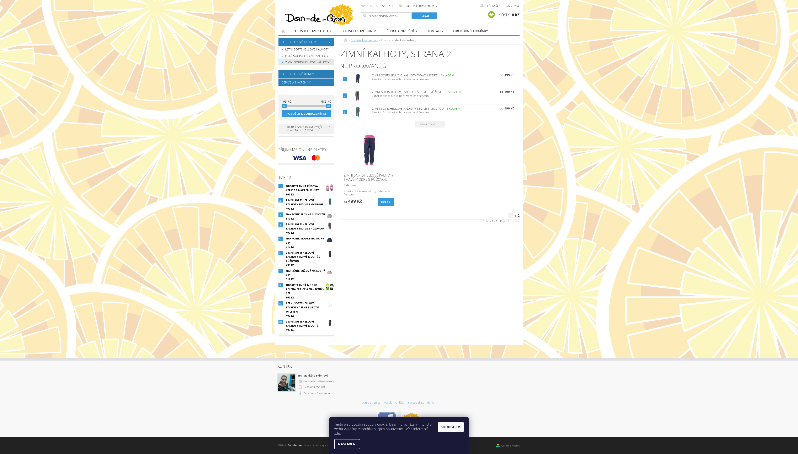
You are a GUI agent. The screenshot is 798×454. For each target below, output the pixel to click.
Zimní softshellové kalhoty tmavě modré (413, 75)
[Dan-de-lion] (319, 15)
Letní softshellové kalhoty (307, 49)
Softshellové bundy (359, 31)
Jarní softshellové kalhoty (306, 56)
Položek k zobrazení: (306, 114)
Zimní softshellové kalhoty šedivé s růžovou (416, 92)
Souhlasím (451, 427)
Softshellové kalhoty (312, 31)
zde (337, 433)
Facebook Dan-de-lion (317, 393)
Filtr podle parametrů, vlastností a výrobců (305, 128)
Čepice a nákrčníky (402, 31)
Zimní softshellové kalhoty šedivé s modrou (416, 108)
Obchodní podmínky (470, 31)
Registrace (512, 5)
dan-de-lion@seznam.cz (318, 381)
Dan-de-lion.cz (371, 402)
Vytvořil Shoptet (510, 445)
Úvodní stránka (283, 31)
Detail (386, 202)
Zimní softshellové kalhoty (307, 62)
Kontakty (435, 31)
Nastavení (347, 444)
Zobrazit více (428, 124)
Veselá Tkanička (394, 402)
